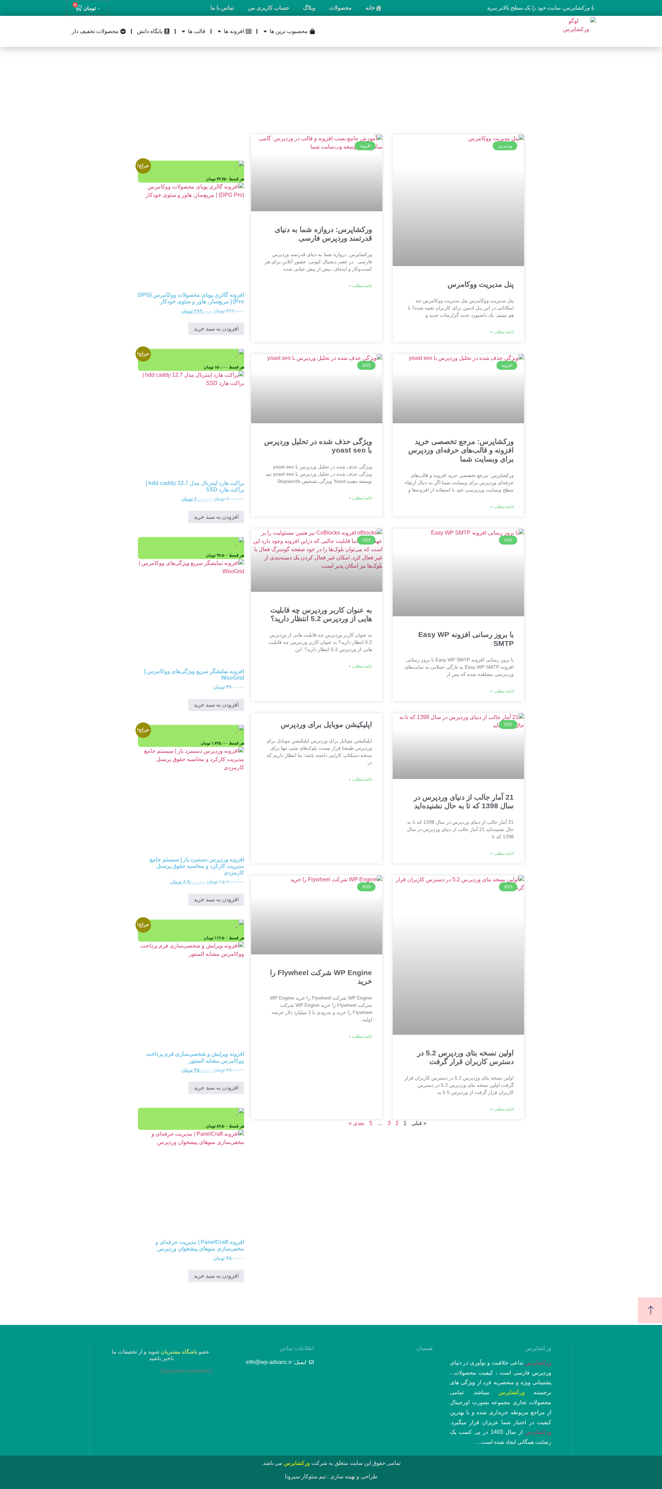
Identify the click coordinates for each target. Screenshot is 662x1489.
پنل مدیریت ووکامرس (481, 284)
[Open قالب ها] (183, 31)
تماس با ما (222, 8)
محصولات (340, 8)
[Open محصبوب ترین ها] (265, 31)
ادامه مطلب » (502, 332)
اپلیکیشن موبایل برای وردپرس (326, 724)
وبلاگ (309, 8)
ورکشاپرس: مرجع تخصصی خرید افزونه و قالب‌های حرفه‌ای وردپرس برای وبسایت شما (461, 450)
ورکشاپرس (538, 1363)
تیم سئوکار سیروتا (305, 1476)
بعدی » (356, 1123)
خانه (370, 8)
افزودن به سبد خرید (216, 329)
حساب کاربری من (268, 8)
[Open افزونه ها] (219, 31)
